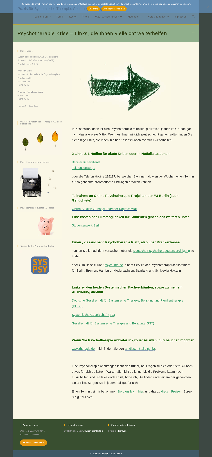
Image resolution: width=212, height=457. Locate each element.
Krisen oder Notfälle (94, 431)
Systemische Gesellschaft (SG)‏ (93, 314)
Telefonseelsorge (83, 167)
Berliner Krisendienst (86, 162)
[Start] (193, 32)
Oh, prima (93, 8)
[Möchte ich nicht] (208, 6)
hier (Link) (122, 431)
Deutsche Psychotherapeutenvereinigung (161, 250)
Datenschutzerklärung (114, 8)
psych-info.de (113, 265)
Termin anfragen (33, 442)
